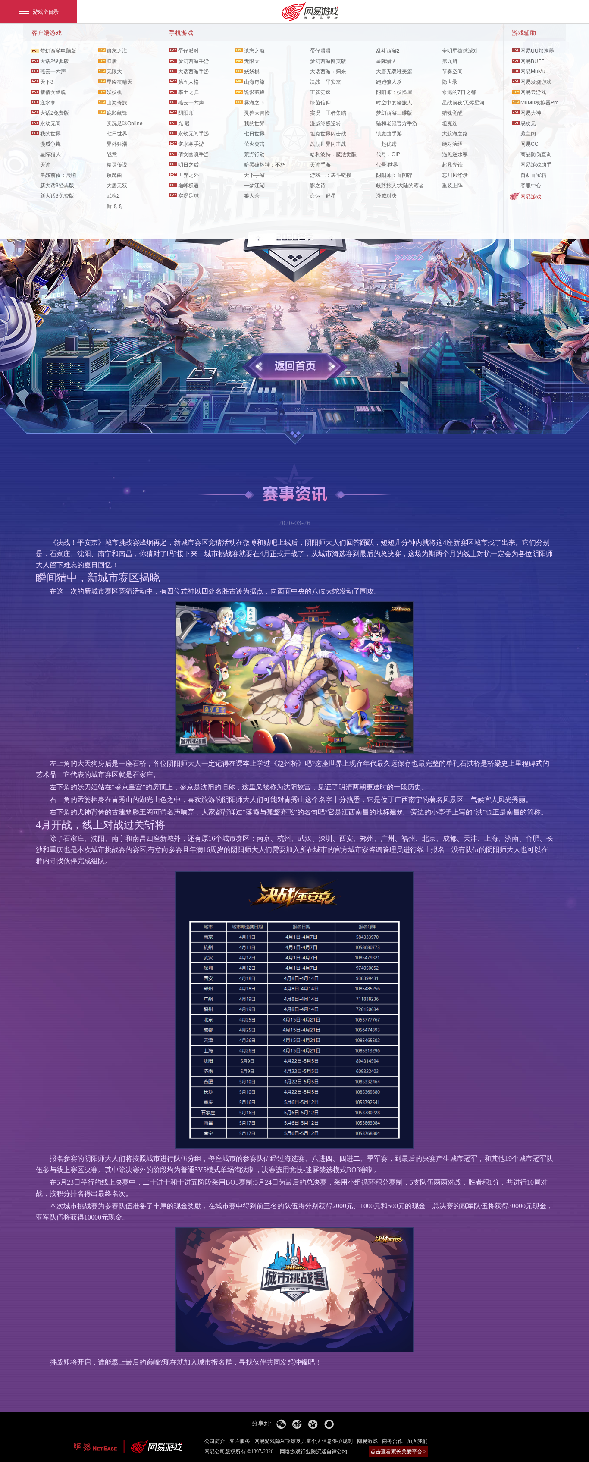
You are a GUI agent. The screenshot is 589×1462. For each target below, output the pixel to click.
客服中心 (530, 185)
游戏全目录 (46, 11)
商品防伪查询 (535, 153)
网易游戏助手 (535, 164)
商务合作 (392, 1441)
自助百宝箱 (533, 174)
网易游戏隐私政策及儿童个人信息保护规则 (303, 1441)
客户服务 (239, 1441)
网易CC (529, 143)
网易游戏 (530, 196)
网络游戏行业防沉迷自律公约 (313, 1452)
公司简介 (214, 1441)
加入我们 (417, 1441)
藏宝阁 (528, 133)
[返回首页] (295, 366)
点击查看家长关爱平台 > (398, 1452)
